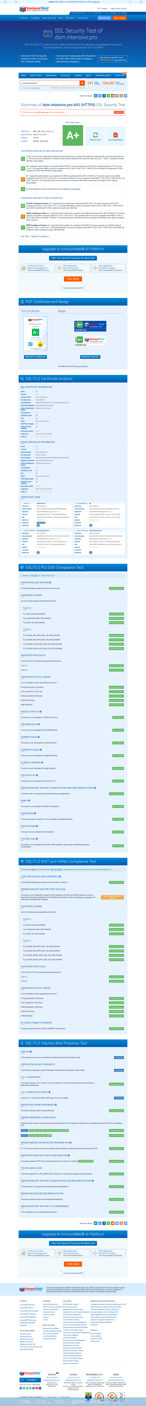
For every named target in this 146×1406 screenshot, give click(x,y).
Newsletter (32, 1380)
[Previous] (5, 2)
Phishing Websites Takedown (72, 1353)
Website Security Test (26, 1339)
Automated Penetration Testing (73, 1317)
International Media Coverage (52, 1331)
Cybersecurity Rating (26, 1349)
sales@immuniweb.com (52, 1380)
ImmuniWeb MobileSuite (28, 1317)
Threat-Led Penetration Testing (73, 1358)
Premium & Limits (103, 76)
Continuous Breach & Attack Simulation (75, 1327)
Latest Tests (36, 76)
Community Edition (27, 1331)
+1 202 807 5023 (94, 1377)
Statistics (120, 75)
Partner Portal (95, 1341)
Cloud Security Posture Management (74, 1322)
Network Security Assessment (72, 1348)
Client (117, 9)
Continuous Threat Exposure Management (76, 1332)
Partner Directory (96, 1336)
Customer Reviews (49, 1312)
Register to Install (90, 357)
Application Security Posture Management (76, 1312)
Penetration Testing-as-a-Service (73, 1350)
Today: (119, 13)
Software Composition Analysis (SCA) (102, 1320)
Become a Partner (96, 1339)
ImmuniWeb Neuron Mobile (29, 1311)
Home (23, 76)
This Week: (106, 13)
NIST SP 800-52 (57, 870)
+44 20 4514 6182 (73, 1377)
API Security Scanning (70, 1307)
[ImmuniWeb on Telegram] (30, 1387)
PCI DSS (34, 576)
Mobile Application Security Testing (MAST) (104, 1314)
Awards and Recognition (50, 1309)
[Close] (130, 2)
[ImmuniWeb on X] (24, 1387)
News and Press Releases (51, 1328)
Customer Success (49, 1314)
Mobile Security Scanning (71, 1345)
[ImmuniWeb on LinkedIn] (21, 1387)
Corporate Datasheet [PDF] (73, 288)
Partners (94, 1330)
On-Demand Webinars (50, 1336)
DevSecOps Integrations (27, 1323)
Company (46, 1301)
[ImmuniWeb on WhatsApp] (27, 1387)
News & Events (49, 1325)
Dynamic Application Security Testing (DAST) (105, 1312)
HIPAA (33, 870)
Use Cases (67, 1301)
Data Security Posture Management (74, 1340)
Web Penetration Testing (70, 1361)
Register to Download (35, 357)
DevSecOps (94, 1325)
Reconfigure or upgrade (82, 897)
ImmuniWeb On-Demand (28, 1314)
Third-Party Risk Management (72, 1356)
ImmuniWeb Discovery (27, 1305)
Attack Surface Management (72, 1314)
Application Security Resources (103, 1301)
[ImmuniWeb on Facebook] (33, 1387)
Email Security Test (26, 1336)
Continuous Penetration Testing (73, 1330)
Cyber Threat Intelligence (71, 1335)
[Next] (140, 2)
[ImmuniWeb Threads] (40, 1387)
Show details (38, 161)
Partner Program (96, 1333)
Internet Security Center (78, 13)
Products (23, 1301)
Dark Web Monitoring (69, 1338)
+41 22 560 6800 (52, 1377)
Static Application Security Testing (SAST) (104, 1317)
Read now (96, 2)
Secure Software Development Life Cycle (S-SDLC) (106, 1307)
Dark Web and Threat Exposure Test (31, 1347)
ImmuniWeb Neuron (26, 1308)
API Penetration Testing (70, 1304)
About (88, 76)
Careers (45, 1320)
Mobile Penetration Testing (71, 1343)
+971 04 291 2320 (116, 1377)
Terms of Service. (81, 366)
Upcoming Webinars (49, 1339)
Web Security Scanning (70, 1363)
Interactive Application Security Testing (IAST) (105, 1309)
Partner (123, 9)
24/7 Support (102, 9)
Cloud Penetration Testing (71, 1320)
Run (82, 83)
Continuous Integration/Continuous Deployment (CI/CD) (108, 1304)
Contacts (46, 1317)
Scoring (77, 76)
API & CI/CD (65, 76)
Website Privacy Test (26, 1342)
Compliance (23, 1325)
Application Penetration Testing (73, 1309)
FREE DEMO (73, 279)
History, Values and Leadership (52, 1307)
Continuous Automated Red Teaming (74, 1325)
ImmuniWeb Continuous (28, 1320)
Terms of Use (52, 1397)
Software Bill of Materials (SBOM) (101, 1322)
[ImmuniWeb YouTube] (37, 1387)
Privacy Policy (65, 1397)
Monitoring (51, 76)
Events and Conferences (50, 1333)
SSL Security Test (25, 1334)
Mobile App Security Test (27, 1344)
